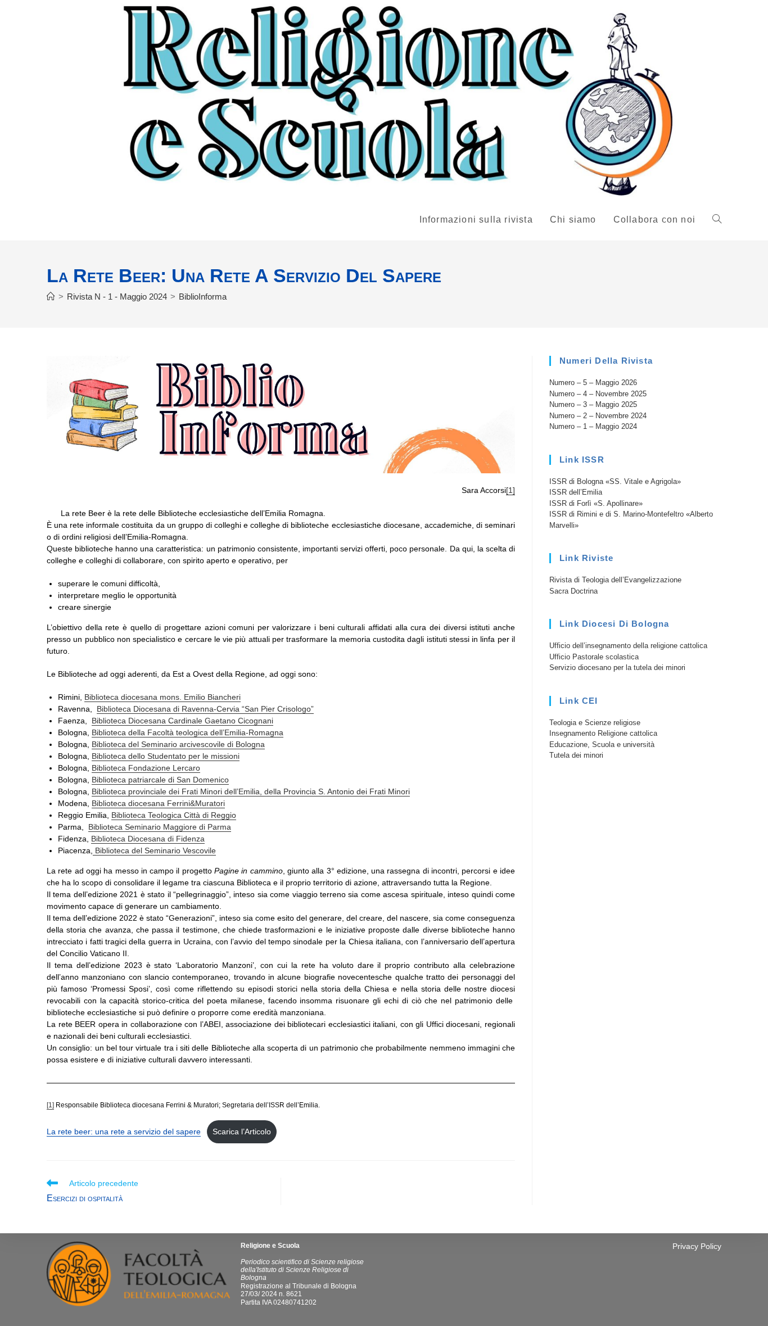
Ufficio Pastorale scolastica (594, 657)
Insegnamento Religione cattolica (603, 733)
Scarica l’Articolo (242, 1131)
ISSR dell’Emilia (575, 492)
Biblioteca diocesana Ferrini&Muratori (158, 803)
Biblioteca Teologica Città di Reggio (173, 815)
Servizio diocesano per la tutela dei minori (617, 667)
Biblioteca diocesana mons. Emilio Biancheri (162, 697)
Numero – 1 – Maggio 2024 (593, 426)
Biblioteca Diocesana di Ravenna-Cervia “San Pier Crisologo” (205, 708)
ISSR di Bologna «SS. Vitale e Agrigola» (615, 481)
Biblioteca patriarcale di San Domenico (160, 779)
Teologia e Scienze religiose (594, 722)
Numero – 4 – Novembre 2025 (598, 394)
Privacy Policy (696, 1246)
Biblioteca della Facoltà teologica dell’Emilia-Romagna (187, 732)
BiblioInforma (203, 296)
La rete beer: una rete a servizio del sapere (124, 1131)
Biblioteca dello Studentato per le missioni (166, 756)
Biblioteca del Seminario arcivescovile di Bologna (178, 744)
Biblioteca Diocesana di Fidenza (148, 838)
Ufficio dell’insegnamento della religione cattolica (628, 645)
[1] (510, 490)
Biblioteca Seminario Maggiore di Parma (159, 826)
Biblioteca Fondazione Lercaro (146, 767)
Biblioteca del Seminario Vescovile (154, 850)
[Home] (51, 296)
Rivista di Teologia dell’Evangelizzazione (615, 580)
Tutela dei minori (576, 755)
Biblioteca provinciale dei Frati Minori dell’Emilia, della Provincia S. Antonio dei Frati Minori (251, 791)
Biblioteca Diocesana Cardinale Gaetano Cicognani (182, 720)
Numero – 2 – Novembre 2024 (598, 415)
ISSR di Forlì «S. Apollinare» (596, 503)
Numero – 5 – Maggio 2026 (593, 382)
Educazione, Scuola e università (601, 744)
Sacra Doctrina (573, 591)
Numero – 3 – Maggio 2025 (593, 404)
